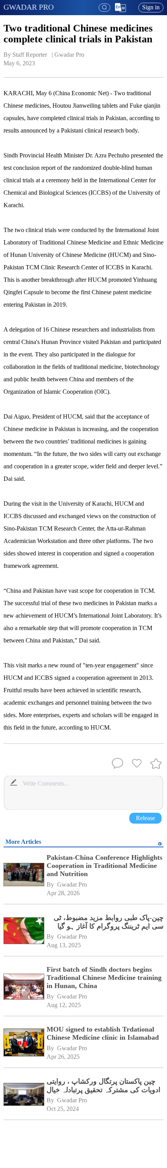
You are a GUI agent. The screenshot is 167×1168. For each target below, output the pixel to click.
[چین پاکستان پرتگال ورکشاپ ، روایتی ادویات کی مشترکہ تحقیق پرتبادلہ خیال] (23, 1095)
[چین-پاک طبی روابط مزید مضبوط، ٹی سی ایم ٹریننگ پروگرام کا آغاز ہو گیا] (23, 931)
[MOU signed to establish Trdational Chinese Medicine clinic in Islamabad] (23, 1043)
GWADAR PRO (28, 7)
